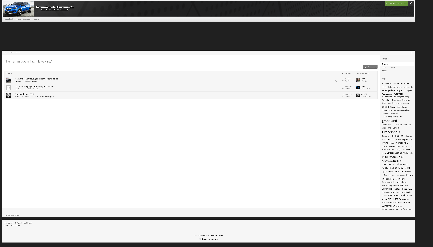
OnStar (401, 168)
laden (384, 153)
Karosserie (408, 146)
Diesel (385, 106)
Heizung (401, 139)
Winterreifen (388, 205)
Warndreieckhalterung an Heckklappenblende (36, 78)
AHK (407, 83)
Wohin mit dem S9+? (24, 94)
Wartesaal (386, 202)
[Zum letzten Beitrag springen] (358, 80)
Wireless (399, 206)
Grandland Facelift (390, 124)
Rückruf (401, 178)
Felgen (407, 110)
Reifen (409, 175)
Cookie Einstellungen (12, 225)
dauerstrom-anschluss (400, 103)
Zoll (401, 209)
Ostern (396, 172)
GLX (402, 116)
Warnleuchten (404, 199)
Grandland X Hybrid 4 (391, 136)
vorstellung (393, 198)
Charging (405, 100)
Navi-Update (387, 161)
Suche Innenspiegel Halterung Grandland (34, 86)
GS (402, 136)
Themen (385, 64)
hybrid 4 (393, 143)
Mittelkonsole (407, 153)
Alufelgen (391, 87)
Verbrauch (400, 195)
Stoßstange (386, 192)
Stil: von (208, 239)
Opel (407, 167)
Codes (388, 103)
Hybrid (408, 139)
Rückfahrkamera (389, 178)
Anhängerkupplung (391, 90)
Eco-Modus (402, 107)
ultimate (407, 192)
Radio (387, 175)
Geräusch (394, 113)
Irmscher (399, 146)
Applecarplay (406, 90)
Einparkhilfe (387, 110)
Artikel (384, 71)
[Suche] (411, 3)
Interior (392, 146)
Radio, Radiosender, (398, 175)
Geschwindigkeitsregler (391, 116)
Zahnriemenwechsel (390, 209)
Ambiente (400, 87)
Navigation (404, 164)
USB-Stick (390, 195)
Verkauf (409, 195)
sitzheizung (387, 185)
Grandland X (391, 132)
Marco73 (17, 97)
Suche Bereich (37, 89)
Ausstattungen (387, 94)
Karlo (363, 78)
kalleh (363, 86)
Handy (384, 140)
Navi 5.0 (397, 160)
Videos (384, 199)
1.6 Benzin (395, 84)
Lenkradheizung (394, 152)
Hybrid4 (385, 142)
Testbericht (399, 192)
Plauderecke (405, 171)
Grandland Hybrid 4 (390, 128)
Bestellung (386, 100)
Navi (401, 157)
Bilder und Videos (388, 67)
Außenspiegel (387, 97)
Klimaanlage (396, 149)
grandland (389, 120)
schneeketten (402, 182)
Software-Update (400, 185)
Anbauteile (408, 87)
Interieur (34, 81)
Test (392, 192)
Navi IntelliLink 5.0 (389, 168)
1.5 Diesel (387, 84)
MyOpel (394, 156)
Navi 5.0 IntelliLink (390, 164)
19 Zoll (402, 84)
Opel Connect (388, 171)
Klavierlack (386, 150)
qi (382, 175)
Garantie (385, 113)
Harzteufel (18, 81)
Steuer (410, 189)
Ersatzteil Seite (398, 110)
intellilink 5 (403, 142)
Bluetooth (396, 100)
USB (384, 195)
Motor (385, 157)
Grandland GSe (404, 124)
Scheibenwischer (389, 182)
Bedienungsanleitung (401, 97)
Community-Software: (208, 236)
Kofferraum (406, 150)
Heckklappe (392, 139)
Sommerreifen (389, 188)
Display (393, 107)
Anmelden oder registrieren (396, 3)
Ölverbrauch (407, 209)
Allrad (384, 87)
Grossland (18, 89)
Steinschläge (401, 189)
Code (384, 103)
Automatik (398, 93)
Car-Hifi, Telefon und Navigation (44, 97)
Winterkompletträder (400, 202)
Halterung (408, 136)
